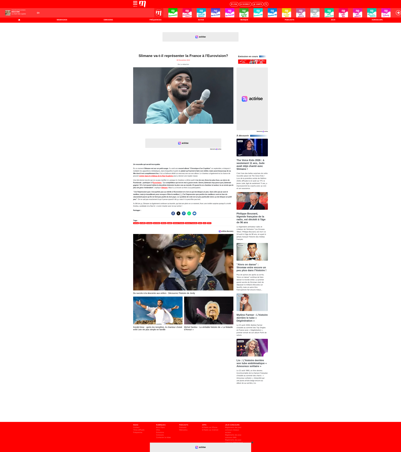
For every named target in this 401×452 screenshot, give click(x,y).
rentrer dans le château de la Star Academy (156, 176)
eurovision (157, 223)
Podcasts (289, 20)
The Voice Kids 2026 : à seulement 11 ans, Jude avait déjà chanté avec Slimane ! (251, 164)
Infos (158, 430)
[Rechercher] (266, 4)
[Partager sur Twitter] (178, 214)
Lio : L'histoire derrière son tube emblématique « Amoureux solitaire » (252, 363)
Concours (160, 435)
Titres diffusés (138, 430)
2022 (209, 223)
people (170, 223)
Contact (136, 427)
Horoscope (377, 20)
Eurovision (157, 183)
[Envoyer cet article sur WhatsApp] (188, 214)
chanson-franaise (178, 223)
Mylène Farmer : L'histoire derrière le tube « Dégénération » (252, 317)
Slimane (164, 188)
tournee (136, 223)
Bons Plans (160, 427)
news (200, 223)
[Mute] (38, 12)
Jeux (333, 20)
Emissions (108, 20)
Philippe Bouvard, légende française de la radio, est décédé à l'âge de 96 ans (251, 218)
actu (204, 223)
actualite (142, 223)
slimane (163, 223)
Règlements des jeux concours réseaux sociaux (233, 429)
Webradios (62, 20)
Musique (244, 20)
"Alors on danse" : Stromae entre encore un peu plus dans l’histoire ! (251, 267)
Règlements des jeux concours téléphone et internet (234, 442)
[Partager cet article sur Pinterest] (183, 214)
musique (149, 223)
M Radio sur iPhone (209, 427)
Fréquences (155, 20)
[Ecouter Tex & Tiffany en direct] (252, 61)
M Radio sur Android (210, 430)
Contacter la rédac (163, 437)
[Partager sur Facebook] (172, 214)
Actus (201, 20)
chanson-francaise (191, 223)
